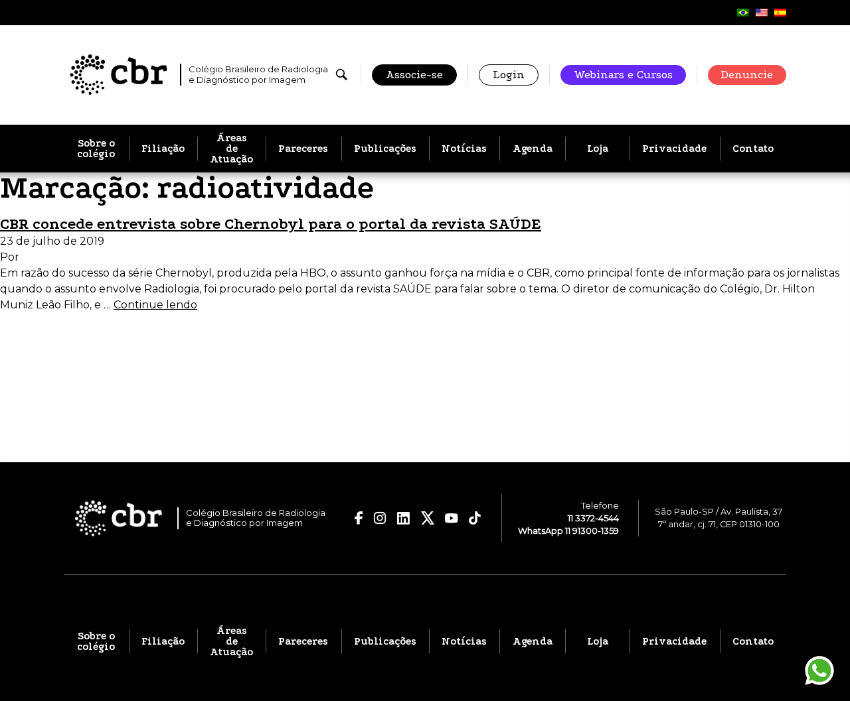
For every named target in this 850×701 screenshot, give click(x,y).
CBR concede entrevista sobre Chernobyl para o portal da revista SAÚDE (270, 224)
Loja (597, 149)
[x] (427, 518)
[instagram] (379, 518)
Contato (753, 149)
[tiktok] (475, 518)
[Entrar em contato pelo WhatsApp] (819, 670)
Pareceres (303, 149)
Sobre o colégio (96, 148)
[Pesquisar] (342, 75)
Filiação (163, 149)
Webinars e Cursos (623, 74)
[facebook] (359, 518)
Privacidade (674, 149)
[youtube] (451, 518)
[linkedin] (403, 518)
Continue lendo (155, 304)
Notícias (464, 149)
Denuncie (747, 74)
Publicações (385, 149)
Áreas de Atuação (231, 148)
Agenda (532, 149)
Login (509, 74)
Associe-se (414, 74)
